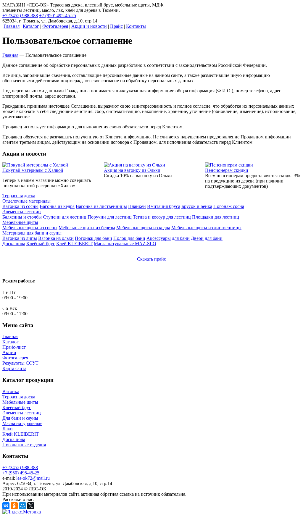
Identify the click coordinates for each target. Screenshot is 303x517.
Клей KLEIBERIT (20, 434)
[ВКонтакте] (5, 505)
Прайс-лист (14, 347)
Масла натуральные (22, 423)
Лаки (7, 428)
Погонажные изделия (24, 444)
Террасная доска (18, 396)
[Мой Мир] (22, 505)
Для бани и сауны (20, 418)
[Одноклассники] (14, 505)
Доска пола (13, 439)
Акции (9, 352)
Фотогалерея (15, 357)
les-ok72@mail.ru (33, 478)
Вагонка (10, 391)
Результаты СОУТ (20, 363)
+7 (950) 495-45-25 (57, 15)
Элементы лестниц (21, 412)
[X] (30, 505)
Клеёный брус (16, 407)
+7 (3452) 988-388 (20, 15)
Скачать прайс (151, 258)
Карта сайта (14, 368)
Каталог (10, 341)
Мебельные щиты (20, 402)
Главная (10, 336)
